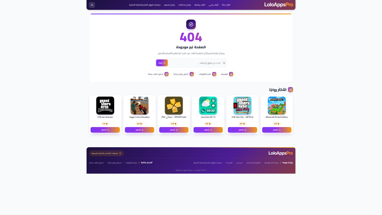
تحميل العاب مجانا (96, 162)
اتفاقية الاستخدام (253, 162)
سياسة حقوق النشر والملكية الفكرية (145, 5)
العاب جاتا (226, 5)
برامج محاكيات (184, 5)
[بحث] (92, 5)
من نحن (239, 162)
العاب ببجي (213, 5)
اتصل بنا (229, 162)
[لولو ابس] (279, 5)
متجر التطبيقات (131, 162)
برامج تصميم (169, 5)
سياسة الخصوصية (272, 162)
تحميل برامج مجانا (114, 162)
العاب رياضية (199, 5)
